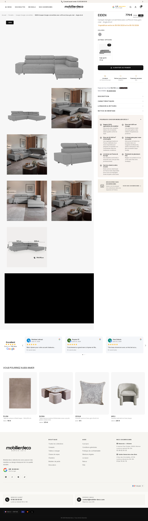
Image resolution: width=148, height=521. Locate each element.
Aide (84, 439)
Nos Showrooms (124, 439)
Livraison (85, 458)
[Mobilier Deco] (23, 448)
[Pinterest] (18, 477)
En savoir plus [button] (31, 350)
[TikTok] (24, 477)
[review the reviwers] (59, 339)
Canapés (52, 447)
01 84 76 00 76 (121, 461)
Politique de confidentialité (91, 451)
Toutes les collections (56, 444)
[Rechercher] (130, 7)
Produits (11, 15)
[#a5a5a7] (100, 34)
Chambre (52, 458)
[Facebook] (12, 477)
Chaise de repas (54, 454)
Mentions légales (88, 454)
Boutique (53, 439)
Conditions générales (89, 447)
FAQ (83, 465)
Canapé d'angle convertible (24, 15)
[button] (8, 7)
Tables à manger (54, 451)
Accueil (4, 15)
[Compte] (135, 7)
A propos (85, 444)
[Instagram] (5, 477)
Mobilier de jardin (54, 461)
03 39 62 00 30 (121, 450)
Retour (84, 461)
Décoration (52, 465)
